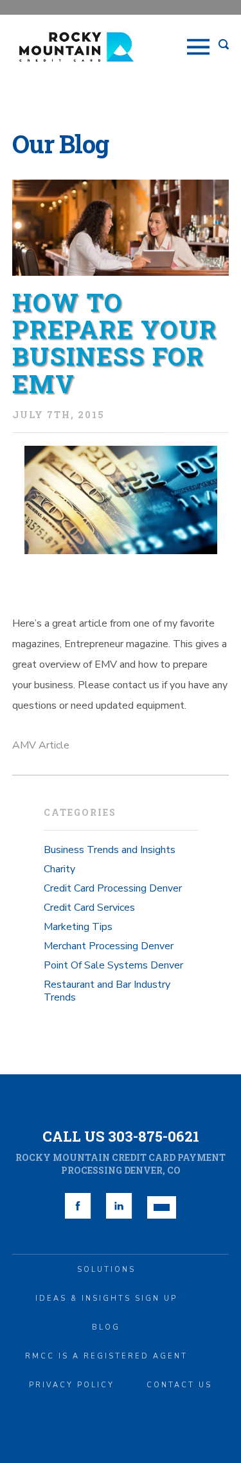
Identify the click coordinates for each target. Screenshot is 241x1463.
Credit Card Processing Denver (113, 888)
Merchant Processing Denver (109, 946)
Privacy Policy (71, 1385)
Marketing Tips (78, 927)
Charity (59, 869)
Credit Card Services (89, 908)
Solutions (106, 1269)
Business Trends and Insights (109, 850)
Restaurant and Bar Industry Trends (107, 990)
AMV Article (40, 745)
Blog (106, 1327)
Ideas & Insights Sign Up (106, 1298)
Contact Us (179, 1385)
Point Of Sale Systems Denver (113, 965)
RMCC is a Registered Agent (106, 1356)
